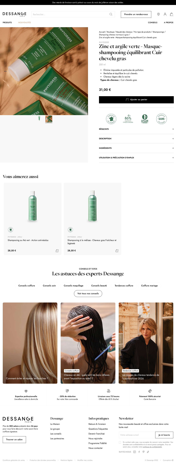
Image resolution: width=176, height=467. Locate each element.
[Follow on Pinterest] (144, 452)
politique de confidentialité (152, 447)
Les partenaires (57, 438)
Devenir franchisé (97, 433)
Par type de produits (142, 31)
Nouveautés (24, 22)
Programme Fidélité (98, 443)
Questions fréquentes (98, 428)
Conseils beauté (99, 285)
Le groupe (55, 428)
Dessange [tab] (56, 418)
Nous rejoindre (95, 438)
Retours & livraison (97, 424)
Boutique (110, 31)
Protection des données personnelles (43, 460)
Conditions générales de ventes (14, 460)
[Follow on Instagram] (134, 451)
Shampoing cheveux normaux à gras (114, 34)
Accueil (102, 31)
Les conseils (55, 433)
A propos (168, 22)
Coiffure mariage (149, 285)
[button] (82, 71)
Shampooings (158, 31)
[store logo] (14, 14)
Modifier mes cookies (85, 460)
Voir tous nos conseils (88, 293)
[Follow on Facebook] (139, 452)
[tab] (136, 129)
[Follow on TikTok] (148, 452)
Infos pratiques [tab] (99, 418)
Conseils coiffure (26, 285)
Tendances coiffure (124, 285)
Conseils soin (49, 285)
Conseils (152, 22)
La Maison (55, 424)
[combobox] (73, 14)
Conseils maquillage (73, 285)
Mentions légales (66, 460)
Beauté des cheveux (124, 31)
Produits (7, 22)
